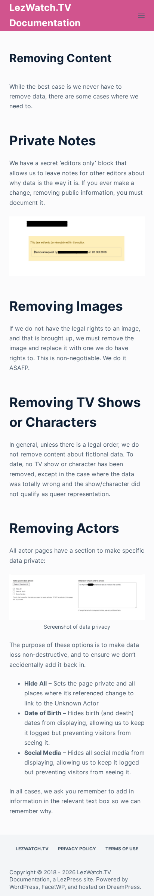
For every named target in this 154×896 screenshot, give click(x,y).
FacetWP (53, 886)
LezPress (69, 879)
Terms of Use (121, 848)
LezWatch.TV (32, 848)
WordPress (23, 886)
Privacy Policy (77, 848)
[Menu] (141, 15)
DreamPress (123, 886)
